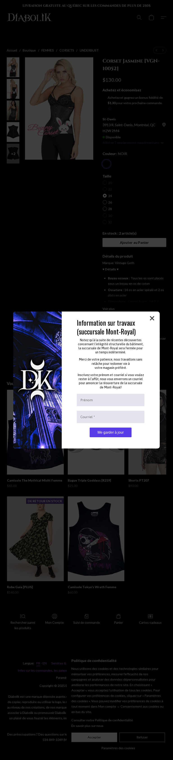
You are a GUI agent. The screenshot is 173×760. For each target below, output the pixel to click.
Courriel (87, 417)
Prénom (86, 400)
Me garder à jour (111, 432)
